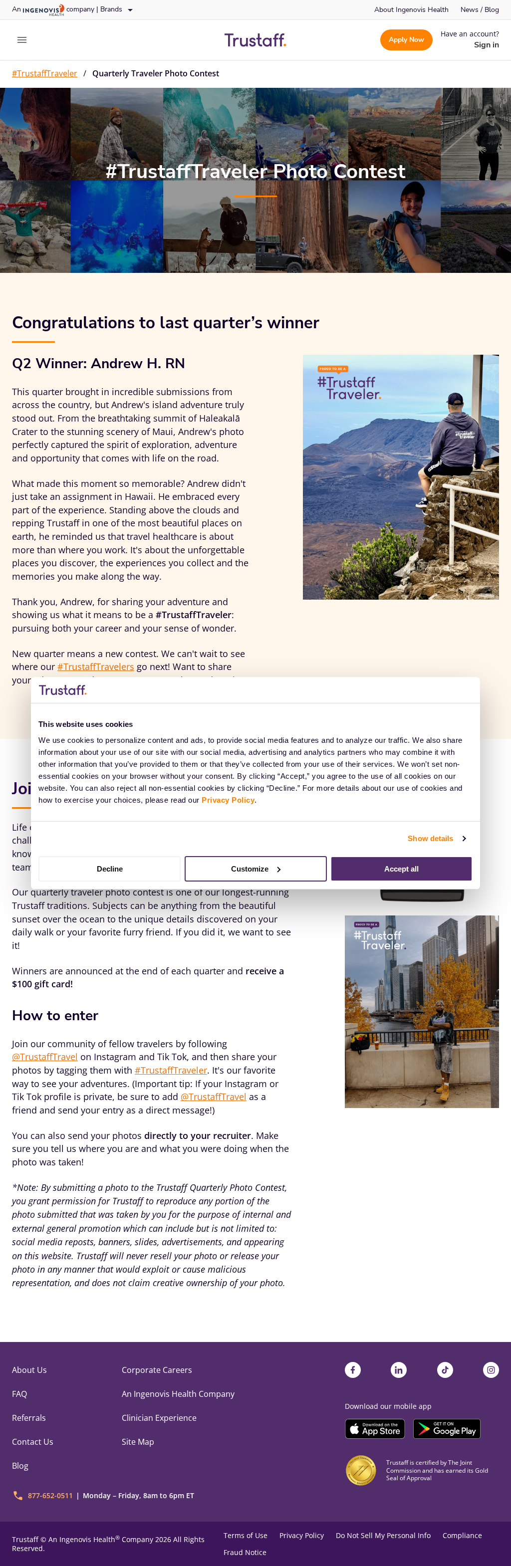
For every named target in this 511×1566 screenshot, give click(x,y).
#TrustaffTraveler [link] (44, 73)
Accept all (401, 868)
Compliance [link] (462, 1535)
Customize (249, 868)
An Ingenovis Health (84, 1539)
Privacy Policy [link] (301, 1535)
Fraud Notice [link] (245, 1552)
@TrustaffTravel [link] (45, 1057)
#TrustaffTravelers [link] (95, 666)
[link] (411, 10)
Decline (110, 868)
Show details (430, 838)
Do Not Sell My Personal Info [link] (383, 1535)
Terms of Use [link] (245, 1535)
